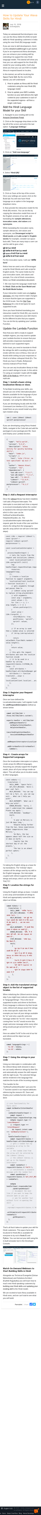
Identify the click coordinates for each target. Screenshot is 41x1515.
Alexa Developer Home (31, 1513)
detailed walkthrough (17, 49)
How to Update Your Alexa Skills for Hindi (20, 17)
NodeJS (23, 1235)
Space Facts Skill (10, 77)
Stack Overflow (12, 1513)
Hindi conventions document (22, 280)
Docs (4, 1513)
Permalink (18, 1304)
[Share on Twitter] (34, 1304)
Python (6, 1238)
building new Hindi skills (13, 1286)
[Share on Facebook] (31, 1304)
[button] (7, 1508)
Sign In (31, 2)
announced (15, 34)
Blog (20, 1513)
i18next (25, 400)
